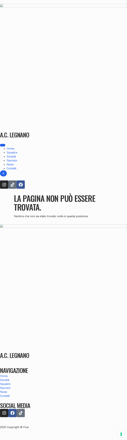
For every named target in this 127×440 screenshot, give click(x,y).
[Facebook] (21, 184)
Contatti (11, 168)
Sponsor (12, 160)
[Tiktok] (12, 184)
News (10, 164)
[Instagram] (4, 184)
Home (10, 148)
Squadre (12, 152)
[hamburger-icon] (2, 145)
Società (11, 156)
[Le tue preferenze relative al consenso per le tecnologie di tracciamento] (121, 434)
